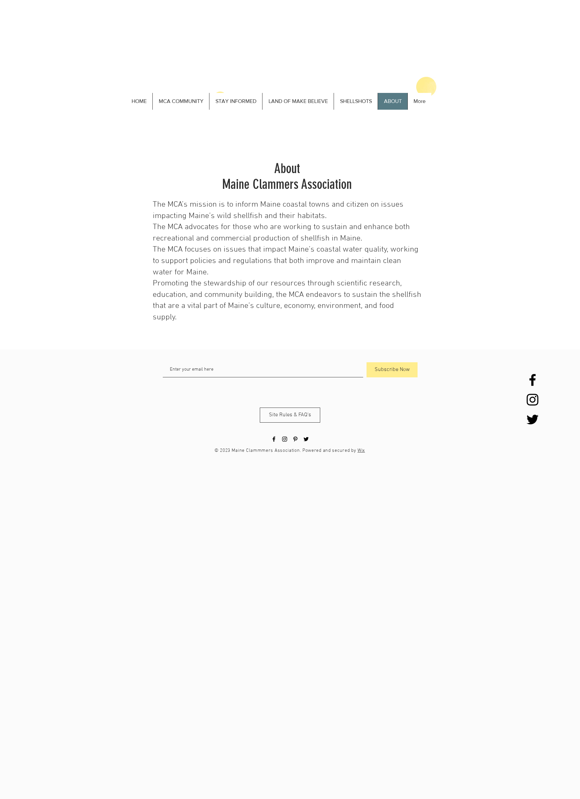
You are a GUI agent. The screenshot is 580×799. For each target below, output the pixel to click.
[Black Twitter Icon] (532, 419)
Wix (361, 451)
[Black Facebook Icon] (532, 380)
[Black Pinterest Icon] (295, 439)
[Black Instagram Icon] (532, 400)
